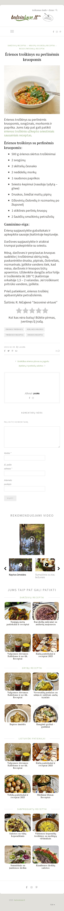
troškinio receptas (14, 335)
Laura (22, 347)
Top (52, 905)
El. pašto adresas (8, 466)
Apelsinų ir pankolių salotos (31, 365)
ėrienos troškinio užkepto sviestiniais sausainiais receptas (29, 133)
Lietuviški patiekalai (32, 738)
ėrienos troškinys (14, 329)
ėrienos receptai (35, 335)
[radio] (19, 311)
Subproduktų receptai (32, 809)
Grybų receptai (32, 668)
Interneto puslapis (8, 482)
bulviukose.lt (19, 900)
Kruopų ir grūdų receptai (42, 45)
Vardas (7, 453)
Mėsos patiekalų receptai (32, 49)
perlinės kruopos (35, 329)
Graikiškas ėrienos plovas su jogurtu (33, 361)
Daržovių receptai (17, 45)
